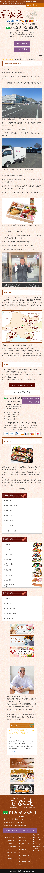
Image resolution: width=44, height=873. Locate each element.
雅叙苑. (20, 871)
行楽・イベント (10, 526)
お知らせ (36, 841)
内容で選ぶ (10, 858)
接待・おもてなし (11, 515)
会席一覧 (22, 837)
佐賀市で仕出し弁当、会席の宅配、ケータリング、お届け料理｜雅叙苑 (18, 1)
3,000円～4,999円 (11, 613)
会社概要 (36, 835)
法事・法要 (9, 510)
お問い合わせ (38, 839)
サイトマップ (38, 850)
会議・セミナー (10, 520)
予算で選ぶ (10, 843)
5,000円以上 (9, 618)
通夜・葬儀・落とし (11, 505)
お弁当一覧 (23, 840)
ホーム (4, 59)
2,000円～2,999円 (11, 608)
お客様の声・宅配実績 (23, 3)
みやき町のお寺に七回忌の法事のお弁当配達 (32, 285)
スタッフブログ (38, 844)
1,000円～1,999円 (11, 603)
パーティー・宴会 (11, 531)
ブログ (11, 59)
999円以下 (9, 598)
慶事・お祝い (10, 500)
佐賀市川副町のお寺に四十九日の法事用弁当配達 (12, 285)
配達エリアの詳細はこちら (20, 385)
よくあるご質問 (9, 3)
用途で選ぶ (10, 840)
